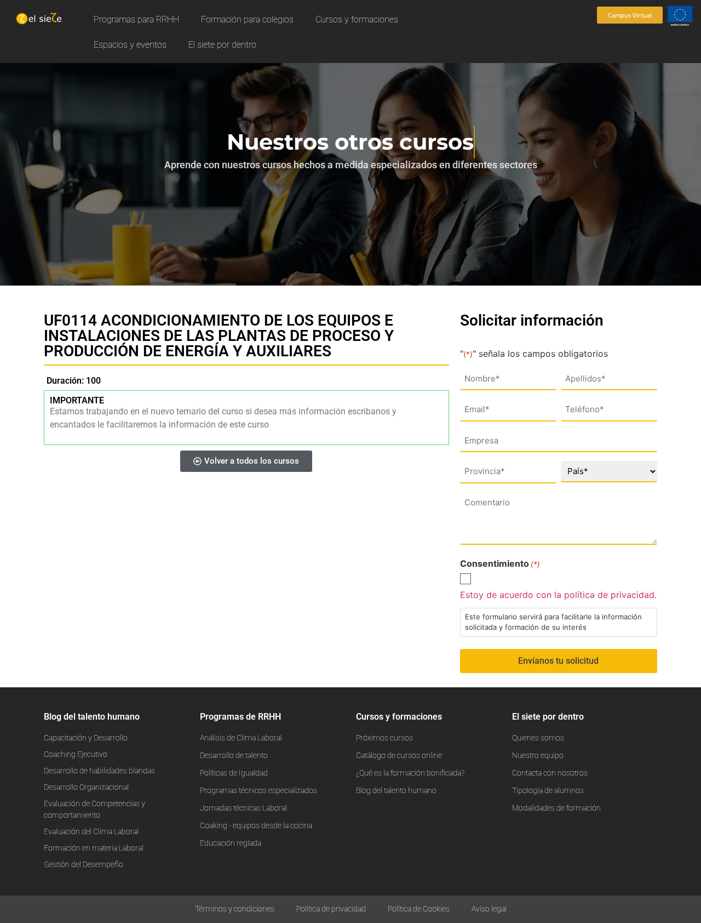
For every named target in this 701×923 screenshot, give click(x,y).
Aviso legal (489, 909)
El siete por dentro (222, 44)
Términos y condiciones (234, 909)
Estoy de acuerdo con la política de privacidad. (558, 594)
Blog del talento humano (92, 716)
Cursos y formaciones (356, 19)
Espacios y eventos (130, 44)
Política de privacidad (331, 909)
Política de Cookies (419, 909)
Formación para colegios (247, 19)
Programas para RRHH (136, 19)
